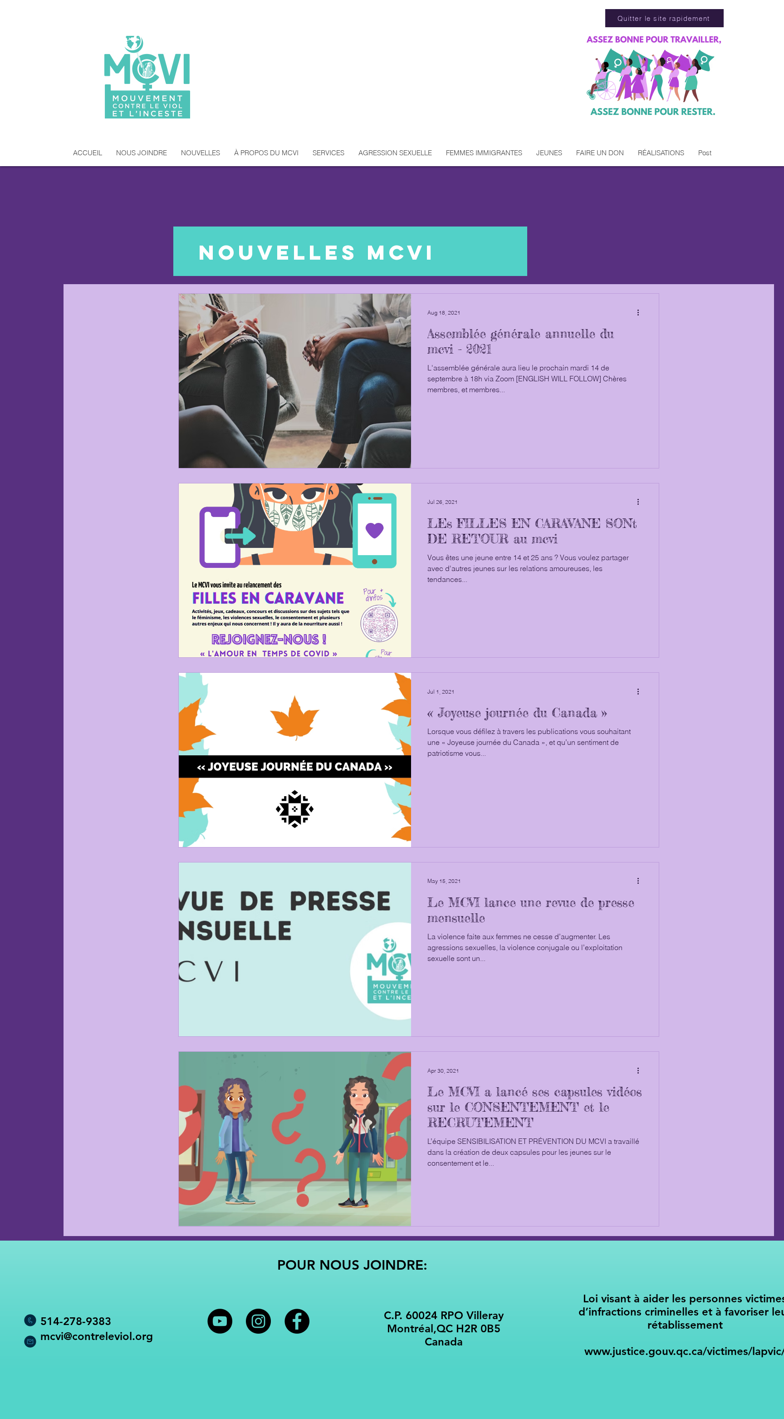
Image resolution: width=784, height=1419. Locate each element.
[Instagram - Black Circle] (258, 1321)
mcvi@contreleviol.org (96, 1336)
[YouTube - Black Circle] (219, 1321)
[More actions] (641, 312)
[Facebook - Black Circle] (296, 1321)
